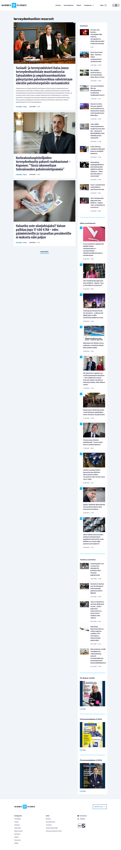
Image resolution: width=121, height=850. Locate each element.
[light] (118, 5)
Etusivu (58, 5)
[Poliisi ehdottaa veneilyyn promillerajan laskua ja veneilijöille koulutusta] (84, 152)
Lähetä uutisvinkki (52, 828)
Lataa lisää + (44, 252)
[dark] (114, 5)
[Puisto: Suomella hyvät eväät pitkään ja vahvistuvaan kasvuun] (84, 189)
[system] (116, 5)
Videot (79, 5)
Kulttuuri (17, 834)
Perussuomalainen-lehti (54, 831)
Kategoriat (88, 5)
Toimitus (49, 825)
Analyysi (17, 825)
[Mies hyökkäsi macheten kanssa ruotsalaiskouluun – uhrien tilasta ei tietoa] (84, 75)
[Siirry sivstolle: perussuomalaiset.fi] (92, 825)
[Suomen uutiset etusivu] (11, 5)
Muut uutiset (18, 831)
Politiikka (19, 107)
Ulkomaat (17, 828)
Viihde (16, 843)
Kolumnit (17, 840)
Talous (25, 107)
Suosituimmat (69, 5)
